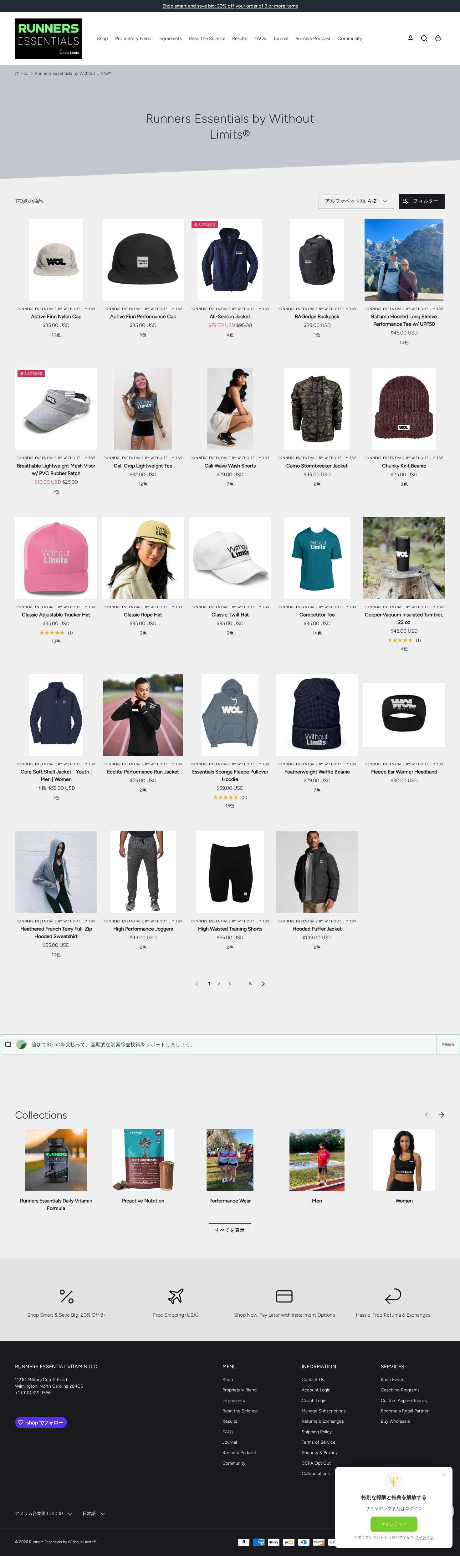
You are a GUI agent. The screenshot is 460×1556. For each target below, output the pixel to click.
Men (317, 1201)
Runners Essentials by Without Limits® (73, 73)
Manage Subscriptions (324, 1411)
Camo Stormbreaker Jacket (317, 466)
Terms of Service (318, 1442)
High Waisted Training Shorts (230, 929)
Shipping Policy (317, 1432)
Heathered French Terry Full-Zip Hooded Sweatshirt (56, 932)
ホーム (21, 73)
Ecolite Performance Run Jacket (143, 772)
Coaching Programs (400, 1390)
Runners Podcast (313, 38)
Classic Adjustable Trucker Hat (56, 615)
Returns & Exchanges (323, 1421)
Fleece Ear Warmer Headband (404, 772)
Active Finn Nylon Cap (56, 316)
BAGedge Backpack (317, 316)
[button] (424, 38)
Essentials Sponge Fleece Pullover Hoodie (230, 775)
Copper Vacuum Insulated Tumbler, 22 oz (404, 618)
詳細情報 (448, 1044)
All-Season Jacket (230, 316)
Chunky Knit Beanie (404, 466)
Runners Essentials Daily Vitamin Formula (56, 1204)
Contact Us (313, 1379)
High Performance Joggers (143, 929)
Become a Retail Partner (405, 1411)
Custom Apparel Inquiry (404, 1400)
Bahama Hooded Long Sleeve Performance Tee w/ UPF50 (404, 320)
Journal (280, 38)
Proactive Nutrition (143, 1201)
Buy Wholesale (395, 1421)
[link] (196, 983)
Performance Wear (230, 1201)
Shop (102, 38)
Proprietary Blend (133, 38)
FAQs (260, 38)
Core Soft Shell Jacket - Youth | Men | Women (56, 775)
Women (404, 1201)
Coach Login (314, 1400)
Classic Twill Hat (230, 615)
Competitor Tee (317, 615)
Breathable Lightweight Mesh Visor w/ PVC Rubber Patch (56, 469)
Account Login (316, 1390)
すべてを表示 (230, 1230)
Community (350, 38)
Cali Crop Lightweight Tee (143, 466)
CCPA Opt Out (316, 1463)
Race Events (393, 1379)
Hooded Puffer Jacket (317, 929)
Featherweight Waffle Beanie (317, 772)
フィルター (425, 201)
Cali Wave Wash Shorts (230, 466)
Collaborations (316, 1473)
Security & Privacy (320, 1452)
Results (239, 38)
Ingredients (170, 38)
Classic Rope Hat (143, 615)
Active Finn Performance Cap (143, 316)
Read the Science (207, 38)
